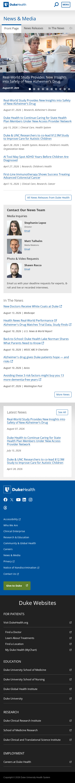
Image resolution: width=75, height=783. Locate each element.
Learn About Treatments (19, 638)
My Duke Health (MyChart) (21, 649)
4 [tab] (44, 88)
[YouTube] (19, 500)
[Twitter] (12, 500)
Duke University (13, 698)
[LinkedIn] (25, 500)
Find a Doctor (13, 632)
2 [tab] (35, 88)
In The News (56, 28)
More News (63, 394)
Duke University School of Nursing (24, 679)
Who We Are (10, 525)
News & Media (11, 555)
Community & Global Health (19, 543)
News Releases (33, 28)
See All (62, 412)
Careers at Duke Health (17, 762)
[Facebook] (6, 500)
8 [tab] (61, 88)
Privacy (7, 561)
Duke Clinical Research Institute (22, 720)
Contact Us (9, 573)
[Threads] (6, 508)
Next (71, 61)
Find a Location (14, 644)
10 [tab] (70, 88)
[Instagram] (31, 500)
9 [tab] (66, 88)
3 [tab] (40, 88)
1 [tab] (31, 88)
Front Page (11, 28)
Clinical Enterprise (14, 531)
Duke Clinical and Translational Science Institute (32, 739)
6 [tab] (53, 88)
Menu (66, 4)
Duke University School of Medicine (24, 669)
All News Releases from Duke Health (48, 197)
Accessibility (10, 519)
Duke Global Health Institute (20, 689)
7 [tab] (57, 88)
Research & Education (16, 537)
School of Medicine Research (20, 730)
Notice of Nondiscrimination (19, 567)
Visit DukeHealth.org (15, 622)
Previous (3, 61)
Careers (8, 549)
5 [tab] (48, 88)
